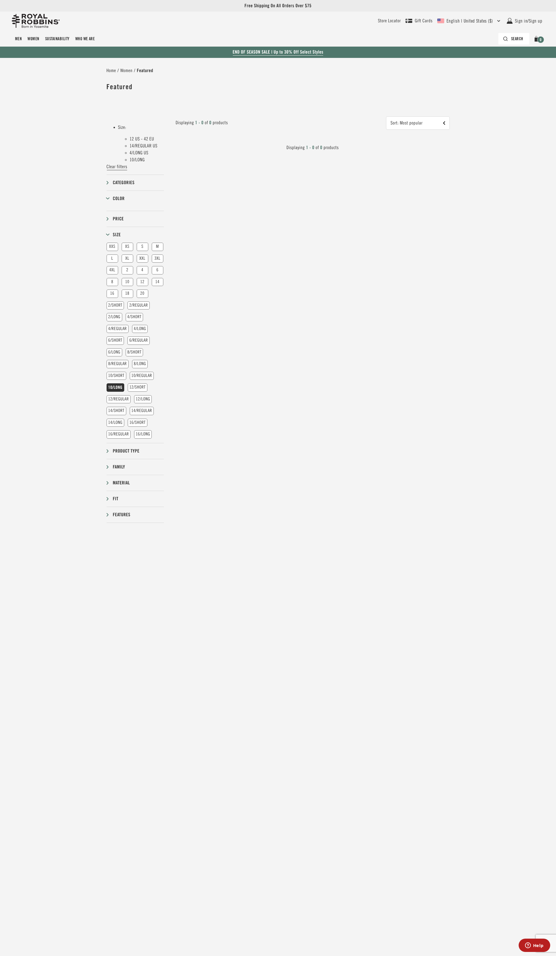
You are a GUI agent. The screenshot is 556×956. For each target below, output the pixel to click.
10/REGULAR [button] (141, 375)
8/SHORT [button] (134, 352)
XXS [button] (112, 246)
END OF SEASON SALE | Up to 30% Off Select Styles (278, 52)
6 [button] (157, 270)
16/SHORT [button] (137, 422)
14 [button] (157, 281)
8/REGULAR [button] (117, 363)
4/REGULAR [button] (117, 328)
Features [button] (122, 514)
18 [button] (127, 293)
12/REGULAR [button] (118, 399)
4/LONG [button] (140, 328)
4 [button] (142, 270)
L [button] (112, 258)
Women (33, 38)
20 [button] (142, 293)
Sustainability (57, 38)
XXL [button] (142, 258)
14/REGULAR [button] (141, 410)
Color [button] (119, 198)
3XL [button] (157, 258)
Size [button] (117, 234)
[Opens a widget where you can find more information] (534, 946)
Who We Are (85, 38)
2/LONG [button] (114, 316)
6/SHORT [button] (115, 340)
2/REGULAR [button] (138, 305)
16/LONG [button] (143, 434)
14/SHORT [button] (116, 410)
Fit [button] (115, 498)
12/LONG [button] (143, 399)
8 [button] (112, 281)
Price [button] (118, 218)
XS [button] (127, 246)
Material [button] (121, 483)
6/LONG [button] (114, 352)
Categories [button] (124, 182)
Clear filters (117, 166)
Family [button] (119, 467)
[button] (537, 38)
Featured (145, 70)
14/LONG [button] (115, 422)
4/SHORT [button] (134, 316)
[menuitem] (18, 39)
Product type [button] (126, 451)
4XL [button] (112, 270)
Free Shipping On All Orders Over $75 (277, 5)
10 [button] (127, 281)
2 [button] (127, 270)
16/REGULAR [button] (118, 434)
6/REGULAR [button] (138, 340)
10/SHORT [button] (116, 375)
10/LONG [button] (115, 387)
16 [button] (112, 293)
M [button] (157, 246)
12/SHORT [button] (137, 387)
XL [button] (127, 258)
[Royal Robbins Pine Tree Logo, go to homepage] (36, 21)
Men (18, 38)
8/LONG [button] (140, 363)
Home (111, 70)
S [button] (142, 246)
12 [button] (142, 281)
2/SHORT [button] (115, 305)
